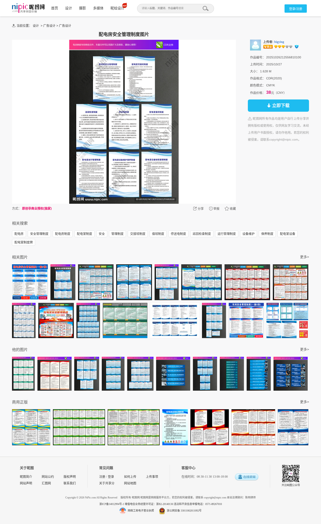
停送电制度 (178, 233)
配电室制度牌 (23, 242)
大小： (254, 71)
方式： (16, 208)
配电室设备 (287, 233)
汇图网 (46, 483)
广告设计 (49, 25)
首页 (54, 8)
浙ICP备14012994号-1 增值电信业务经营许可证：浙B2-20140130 (136, 504)
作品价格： (257, 92)
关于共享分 (106, 483)
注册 (102, 476)
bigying (279, 42)
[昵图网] (28, 8)
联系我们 (70, 483)
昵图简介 (26, 476)
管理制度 (117, 233)
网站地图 (130, 483)
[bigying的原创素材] (255, 45)
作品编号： (257, 57)
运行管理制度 (226, 233)
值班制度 (158, 233)
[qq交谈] (246, 477)
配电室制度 (84, 233)
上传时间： (257, 64)
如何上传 (130, 476)
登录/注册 (295, 8)
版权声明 (70, 476)
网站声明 (26, 483)
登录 (111, 476)
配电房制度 (62, 233)
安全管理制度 (39, 233)
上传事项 (152, 476)
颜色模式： (257, 85)
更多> (304, 257)
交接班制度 (137, 233)
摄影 (82, 8)
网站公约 (48, 476)
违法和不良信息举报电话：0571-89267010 (198, 504)
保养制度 (267, 233)
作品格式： (257, 78)
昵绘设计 (117, 8)
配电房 (19, 233)
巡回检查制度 (202, 233)
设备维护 (248, 233)
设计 (68, 8)
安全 (102, 233)
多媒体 (98, 8)
